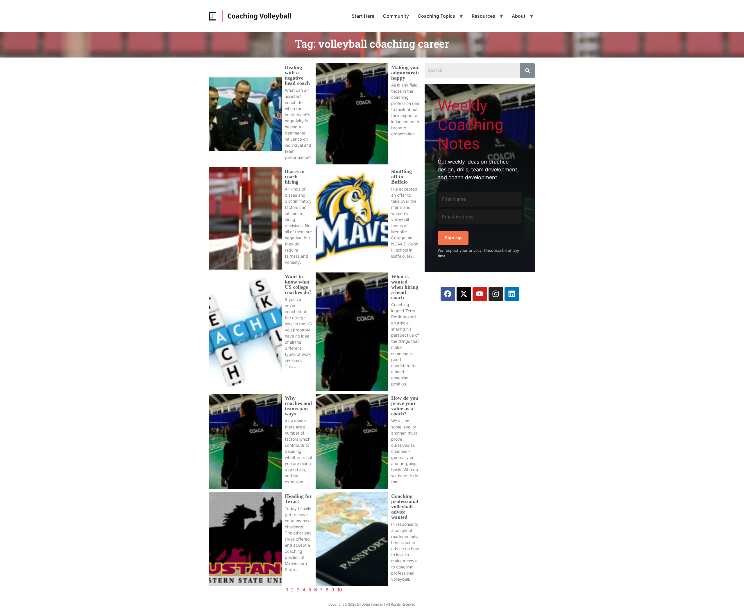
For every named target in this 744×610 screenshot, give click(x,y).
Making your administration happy (407, 72)
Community (396, 16)
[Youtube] (480, 294)
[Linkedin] (512, 294)
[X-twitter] (464, 294)
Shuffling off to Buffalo (401, 176)
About (518, 16)
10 (339, 590)
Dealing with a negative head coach (297, 75)
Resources (483, 16)
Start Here (363, 16)
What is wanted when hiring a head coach (404, 287)
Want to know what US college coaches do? (298, 284)
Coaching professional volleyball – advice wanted (404, 506)
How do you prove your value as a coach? (404, 406)
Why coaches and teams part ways (298, 406)
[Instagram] (496, 294)
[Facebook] (448, 294)
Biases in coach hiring (295, 176)
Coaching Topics (436, 16)
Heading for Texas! (298, 498)
